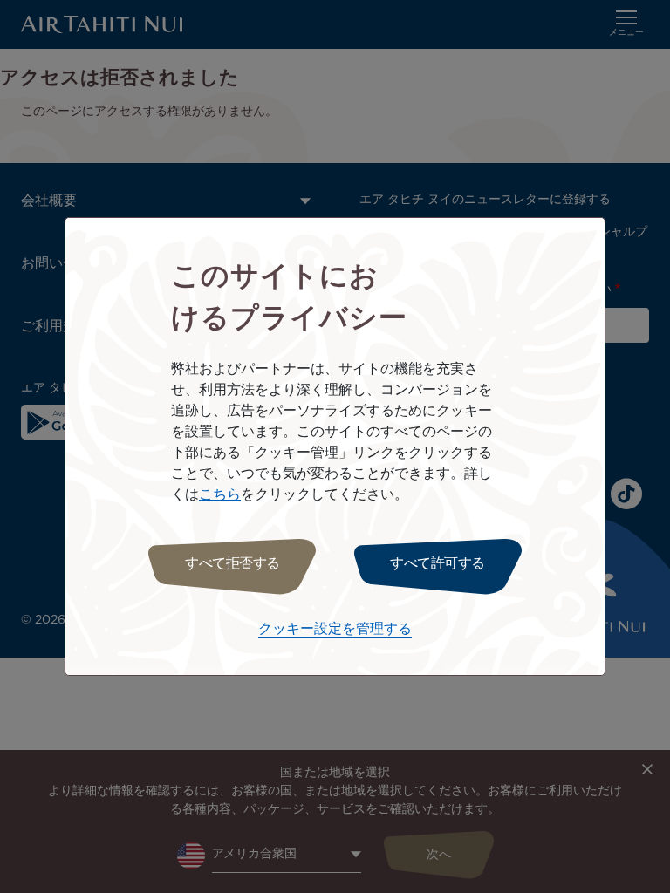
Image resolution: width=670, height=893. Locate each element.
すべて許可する (437, 563)
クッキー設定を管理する (335, 629)
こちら (220, 494)
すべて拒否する (232, 563)
